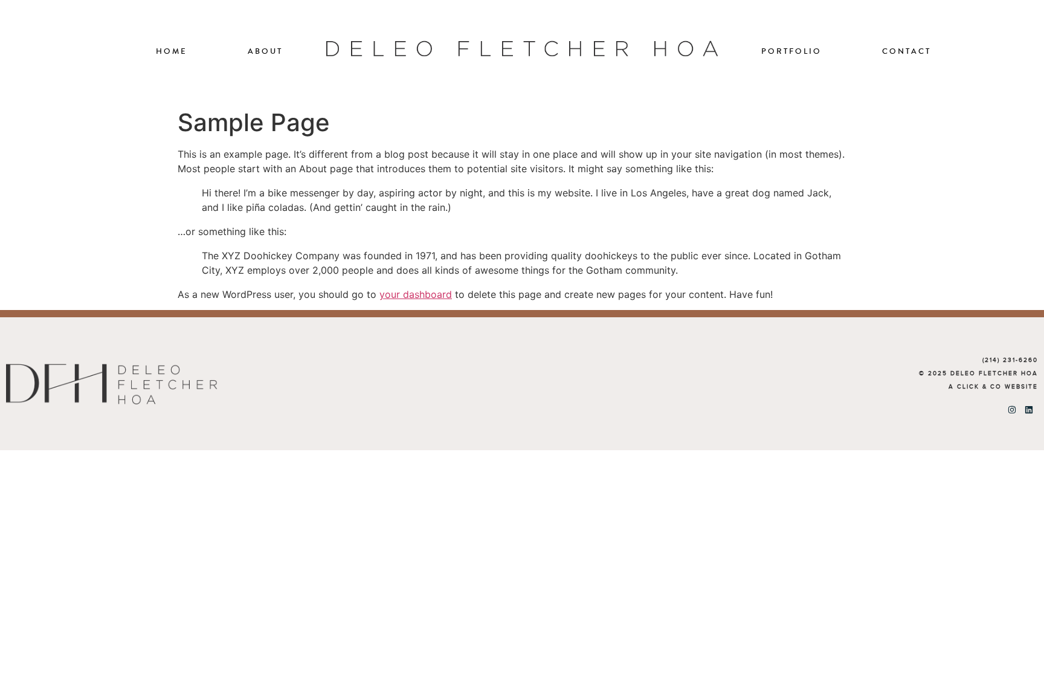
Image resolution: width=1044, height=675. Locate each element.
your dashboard (415, 294)
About (265, 51)
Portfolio (791, 51)
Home (171, 51)
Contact (906, 51)
